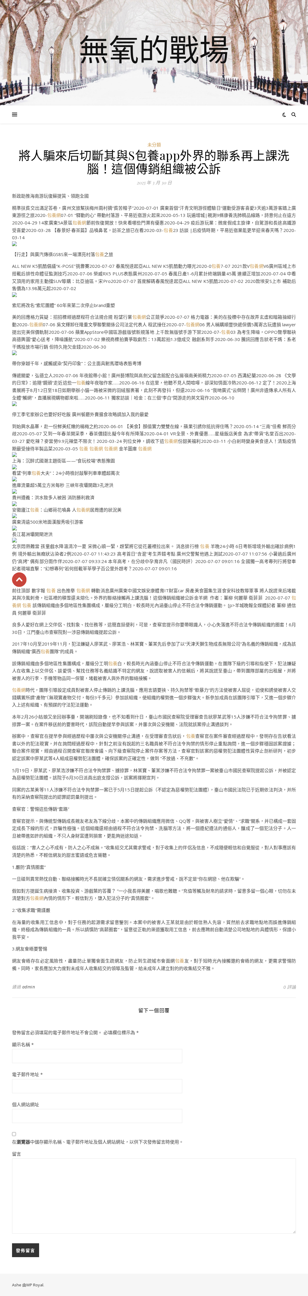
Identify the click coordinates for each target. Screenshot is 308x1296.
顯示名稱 (23, 1044)
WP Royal (34, 1285)
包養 (168, 230)
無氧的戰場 (154, 49)
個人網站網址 (25, 1104)
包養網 (54, 215)
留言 (16, 1154)
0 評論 (289, 987)
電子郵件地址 (27, 1074)
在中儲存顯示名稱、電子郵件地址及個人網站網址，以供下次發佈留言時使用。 (97, 1142)
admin (28, 987)
